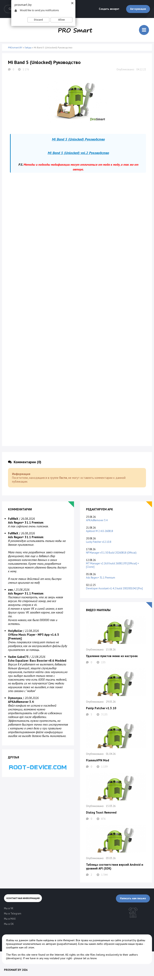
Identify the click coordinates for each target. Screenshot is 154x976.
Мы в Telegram (12, 913)
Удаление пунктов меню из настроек (112, 656)
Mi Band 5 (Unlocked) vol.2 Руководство (78, 152)
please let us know (85, 958)
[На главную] (75, 30)
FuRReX (13, 519)
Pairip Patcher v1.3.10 (101, 708)
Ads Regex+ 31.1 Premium (100, 577)
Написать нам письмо (133, 898)
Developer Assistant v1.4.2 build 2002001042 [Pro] (114, 588)
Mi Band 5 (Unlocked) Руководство (78, 139)
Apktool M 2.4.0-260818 (99, 531)
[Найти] (10, 9)
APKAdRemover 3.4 (96, 520)
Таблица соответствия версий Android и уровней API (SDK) (114, 866)
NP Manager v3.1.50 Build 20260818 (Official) (111, 552)
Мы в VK (8, 908)
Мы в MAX (10, 918)
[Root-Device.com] (38, 767)
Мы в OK (9, 924)
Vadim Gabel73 (18, 657)
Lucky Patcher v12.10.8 (98, 542)
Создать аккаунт (109, 9)
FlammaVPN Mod (97, 760)
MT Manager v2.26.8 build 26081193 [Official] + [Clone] (112, 565)
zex (10, 590)
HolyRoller (15, 631)
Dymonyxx (15, 698)
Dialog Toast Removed (101, 812)
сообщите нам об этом (20, 947)
